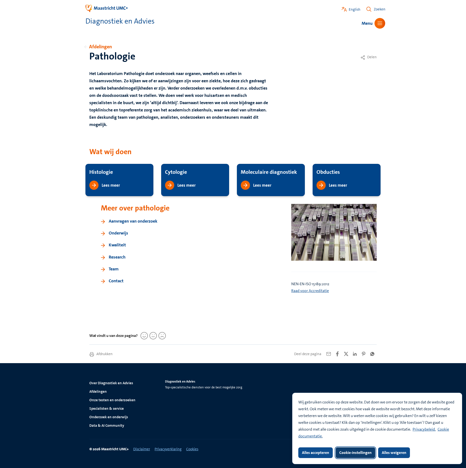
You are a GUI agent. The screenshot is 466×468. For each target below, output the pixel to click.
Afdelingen (100, 46)
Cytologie (176, 172)
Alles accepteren (315, 452)
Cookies (192, 449)
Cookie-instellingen (355, 452)
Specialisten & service (106, 408)
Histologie (101, 172)
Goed (143, 336)
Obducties (328, 172)
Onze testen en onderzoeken (112, 400)
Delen (371, 57)
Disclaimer (141, 449)
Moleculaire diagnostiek (269, 172)
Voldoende (152, 336)
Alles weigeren (394, 452)
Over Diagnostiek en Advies (111, 383)
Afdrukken (104, 353)
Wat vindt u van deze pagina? (113, 335)
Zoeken (379, 9)
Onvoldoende (161, 336)
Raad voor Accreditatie (310, 290)
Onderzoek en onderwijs (108, 417)
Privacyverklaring (168, 449)
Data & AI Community (106, 425)
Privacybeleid (424, 429)
